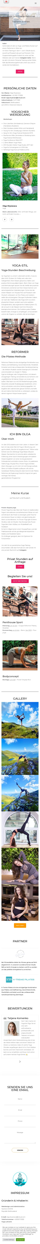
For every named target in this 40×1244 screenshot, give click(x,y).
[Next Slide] (20, 1061)
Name (20, 1099)
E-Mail (20, 566)
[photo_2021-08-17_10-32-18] (20, 793)
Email (20, 1110)
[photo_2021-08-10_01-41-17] (20, 829)
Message (20, 1132)
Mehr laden (20, 925)
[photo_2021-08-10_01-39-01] (20, 902)
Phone (20, 1121)
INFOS (20, 71)
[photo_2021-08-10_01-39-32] (20, 866)
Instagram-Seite (25, 58)
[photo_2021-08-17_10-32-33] (20, 756)
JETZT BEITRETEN (20, 581)
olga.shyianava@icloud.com (15, 98)
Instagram (22, 550)
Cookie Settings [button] (9, 1239)
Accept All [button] (20, 1239)
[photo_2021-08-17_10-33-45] (20, 720)
